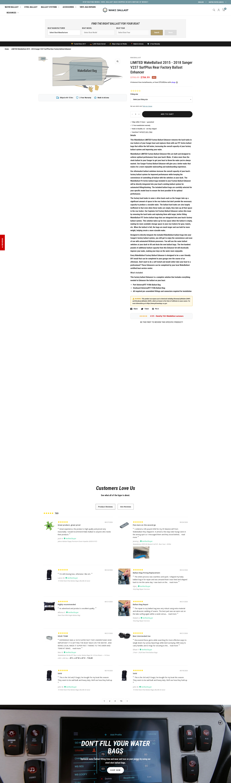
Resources (11, 13)
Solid (60, 673)
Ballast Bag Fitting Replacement (146, 573)
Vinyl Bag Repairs (88, 7)
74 (121, 701)
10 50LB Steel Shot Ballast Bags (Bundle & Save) (74, 581)
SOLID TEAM (63, 636)
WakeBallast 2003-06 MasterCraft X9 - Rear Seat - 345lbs (152, 544)
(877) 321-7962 (147, 132)
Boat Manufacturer (56, 28)
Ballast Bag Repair (140, 604)
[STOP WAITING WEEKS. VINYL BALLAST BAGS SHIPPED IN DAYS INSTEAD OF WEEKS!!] (115, 2)
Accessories (68, 7)
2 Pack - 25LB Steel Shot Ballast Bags (145, 652)
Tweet (146, 309)
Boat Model (87, 28)
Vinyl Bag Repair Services (141, 589)
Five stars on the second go (144, 525)
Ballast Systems (49, 7)
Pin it (157, 309)
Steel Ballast (30, 7)
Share (136, 309)
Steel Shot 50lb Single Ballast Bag (69, 615)
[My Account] (218, 10)
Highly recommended (67, 604)
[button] (115, 770)
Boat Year (120, 28)
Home (7, 49)
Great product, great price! (69, 525)
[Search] (214, 10)
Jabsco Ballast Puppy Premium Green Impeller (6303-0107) (77, 541)
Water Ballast (12, 7)
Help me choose (147, 106)
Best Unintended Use (141, 636)
